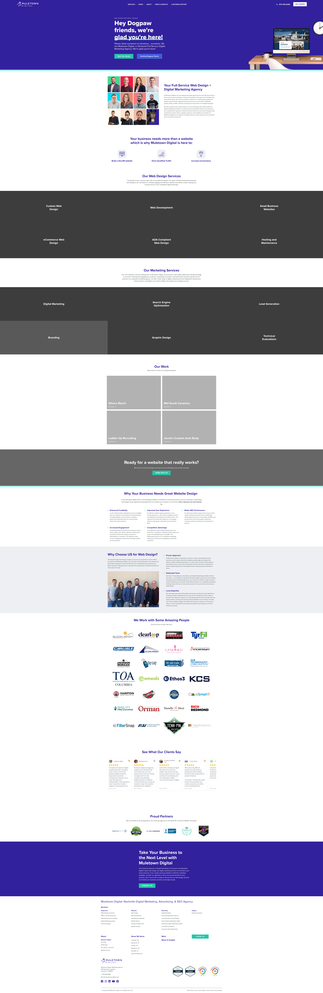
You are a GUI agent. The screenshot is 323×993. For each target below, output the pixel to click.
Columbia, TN (135, 940)
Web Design (134, 913)
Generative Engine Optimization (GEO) (172, 924)
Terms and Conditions (200, 990)
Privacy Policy (190, 990)
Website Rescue (135, 921)
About (149, 4)
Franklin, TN (134, 945)
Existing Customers (197, 913)
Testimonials (104, 945)
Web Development (136, 915)
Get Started (300, 4)
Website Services (135, 926)
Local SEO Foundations (168, 926)
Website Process (105, 950)
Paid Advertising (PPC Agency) (170, 915)
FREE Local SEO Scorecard (108, 915)
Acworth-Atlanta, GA (136, 953)
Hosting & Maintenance (137, 924)
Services (131, 4)
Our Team (103, 942)
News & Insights (161, 4)
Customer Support (179, 4)
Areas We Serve (137, 936)
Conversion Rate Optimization (170, 929)
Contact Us (200, 936)
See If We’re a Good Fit (107, 947)
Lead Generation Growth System (170, 918)
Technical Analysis (106, 924)
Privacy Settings (218, 990)
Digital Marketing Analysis (108, 921)
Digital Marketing (166, 913)
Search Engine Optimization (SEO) (171, 921)
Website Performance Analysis (109, 918)
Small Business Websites (138, 918)
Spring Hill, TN (135, 943)
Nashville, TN (134, 951)
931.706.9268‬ (284, 4)
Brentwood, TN (135, 948)
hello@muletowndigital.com (111, 977)
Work (140, 4)
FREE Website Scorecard (107, 913)
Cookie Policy (209, 990)
